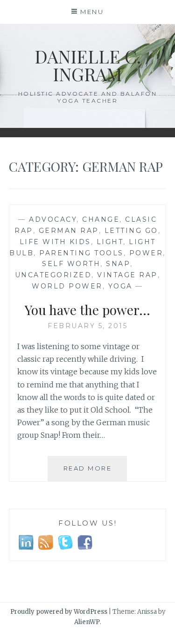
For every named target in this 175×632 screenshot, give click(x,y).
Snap (118, 264)
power (146, 253)
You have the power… (87, 309)
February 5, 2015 (87, 326)
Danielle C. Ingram (88, 65)
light (110, 242)
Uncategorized (53, 275)
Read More (95, 472)
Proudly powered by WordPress (58, 612)
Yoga (120, 286)
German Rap (69, 230)
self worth (71, 264)
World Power (67, 286)
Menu (92, 11)
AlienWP (87, 622)
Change (100, 219)
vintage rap (127, 275)
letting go (131, 230)
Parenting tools (81, 253)
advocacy (53, 219)
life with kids (55, 242)
